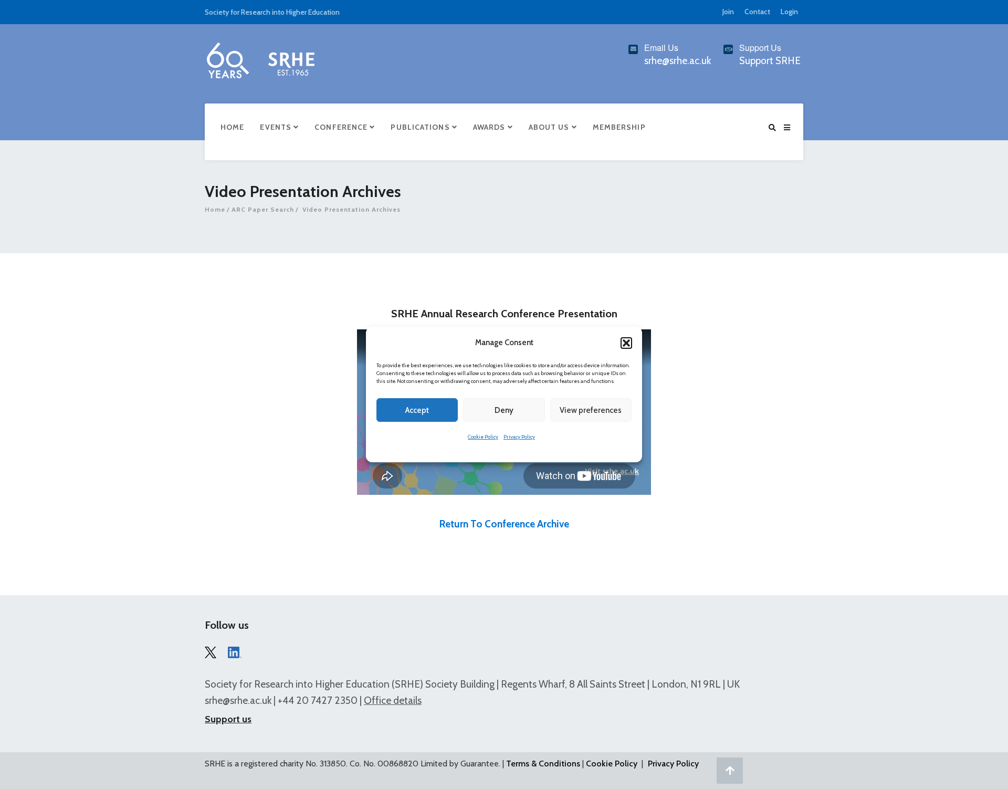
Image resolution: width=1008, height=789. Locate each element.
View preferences (591, 410)
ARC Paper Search (263, 209)
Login (789, 11)
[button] (626, 343)
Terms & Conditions (543, 764)
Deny (504, 410)
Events (276, 127)
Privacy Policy (519, 436)
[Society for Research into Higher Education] (260, 58)
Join (728, 11)
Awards (490, 127)
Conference (342, 127)
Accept (417, 410)
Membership (619, 127)
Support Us (760, 48)
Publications (421, 127)
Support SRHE (770, 61)
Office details (393, 700)
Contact (757, 11)
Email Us (661, 48)
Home (232, 127)
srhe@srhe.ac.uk (238, 700)
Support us (228, 719)
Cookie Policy (483, 436)
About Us (550, 127)
